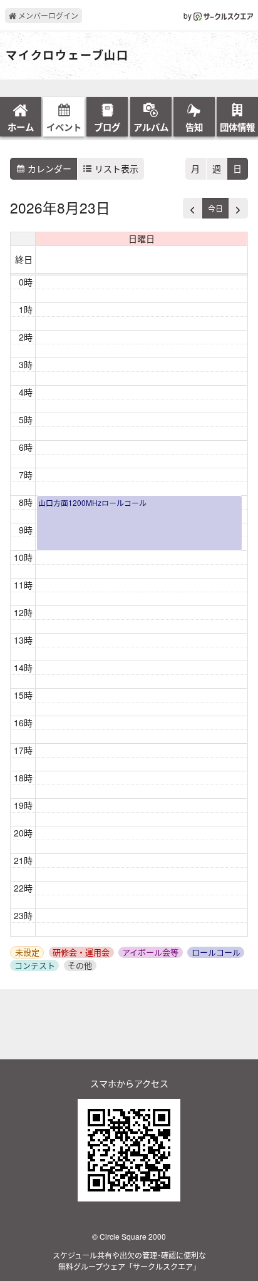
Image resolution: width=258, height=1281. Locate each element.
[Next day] (238, 208)
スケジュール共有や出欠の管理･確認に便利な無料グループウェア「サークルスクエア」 (129, 1261)
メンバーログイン (47, 15)
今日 (215, 208)
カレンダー (48, 168)
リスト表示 (115, 168)
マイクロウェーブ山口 (67, 56)
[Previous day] (192, 208)
